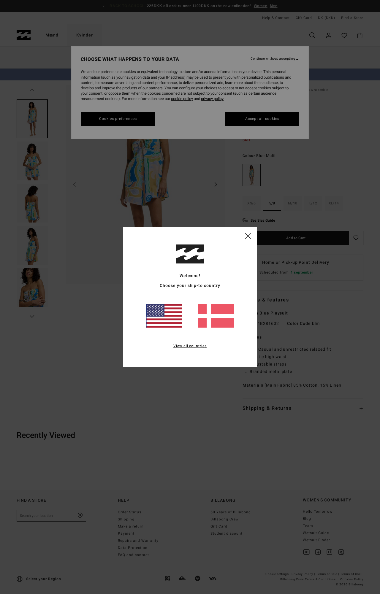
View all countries (190, 346)
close (248, 236)
